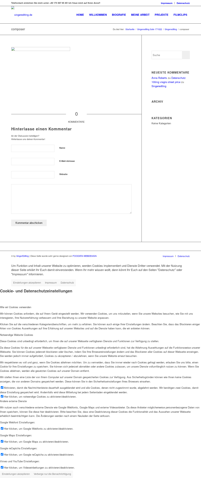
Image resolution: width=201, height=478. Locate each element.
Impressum (167, 3)
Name (62, 147)
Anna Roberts (159, 78)
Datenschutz (183, 3)
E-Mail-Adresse (67, 160)
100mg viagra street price (166, 82)
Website (63, 174)
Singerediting (159, 86)
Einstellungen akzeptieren (27, 282)
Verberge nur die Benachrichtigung (52, 473)
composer (18, 29)
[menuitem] (167, 3)
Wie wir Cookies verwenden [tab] (15, 307)
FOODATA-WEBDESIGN (85, 255)
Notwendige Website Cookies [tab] (16, 335)
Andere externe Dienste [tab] (13, 401)
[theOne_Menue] (21, 14)
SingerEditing (22, 255)
